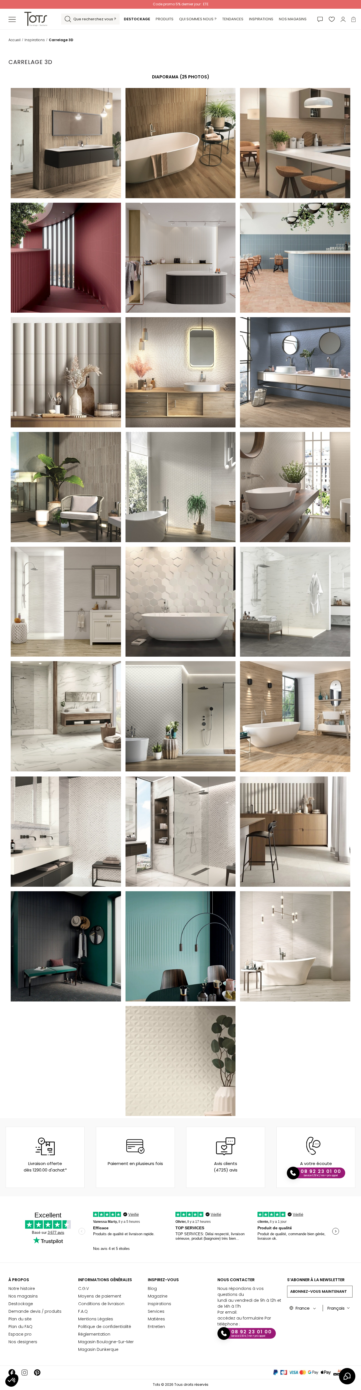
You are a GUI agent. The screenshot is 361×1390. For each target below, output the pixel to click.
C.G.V (83, 1288)
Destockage (20, 1304)
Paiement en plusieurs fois (135, 1163)
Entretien (156, 1326)
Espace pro (20, 1334)
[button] (12, 1380)
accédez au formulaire (240, 1318)
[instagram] (24, 1372)
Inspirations (159, 1304)
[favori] (332, 19)
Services (156, 1311)
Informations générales (105, 1280)
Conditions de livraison (101, 1304)
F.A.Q (83, 1311)
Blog (152, 1288)
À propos (18, 1280)
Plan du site (20, 1319)
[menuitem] (137, 19)
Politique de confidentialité (104, 1326)
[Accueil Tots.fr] (35, 19)
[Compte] (343, 19)
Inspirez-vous (163, 1280)
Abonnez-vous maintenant (318, 1291)
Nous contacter (236, 1280)
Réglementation (94, 1334)
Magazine (158, 1296)
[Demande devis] (320, 19)
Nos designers (22, 1342)
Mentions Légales (95, 1319)
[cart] (353, 19)
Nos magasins (23, 1296)
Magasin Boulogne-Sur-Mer (106, 1342)
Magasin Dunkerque (98, 1349)
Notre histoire (21, 1288)
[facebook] (11, 1372)
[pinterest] (37, 1372)
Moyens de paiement (99, 1296)
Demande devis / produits (34, 1311)
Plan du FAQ (20, 1326)
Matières (156, 1319)
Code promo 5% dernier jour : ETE (180, 4)
